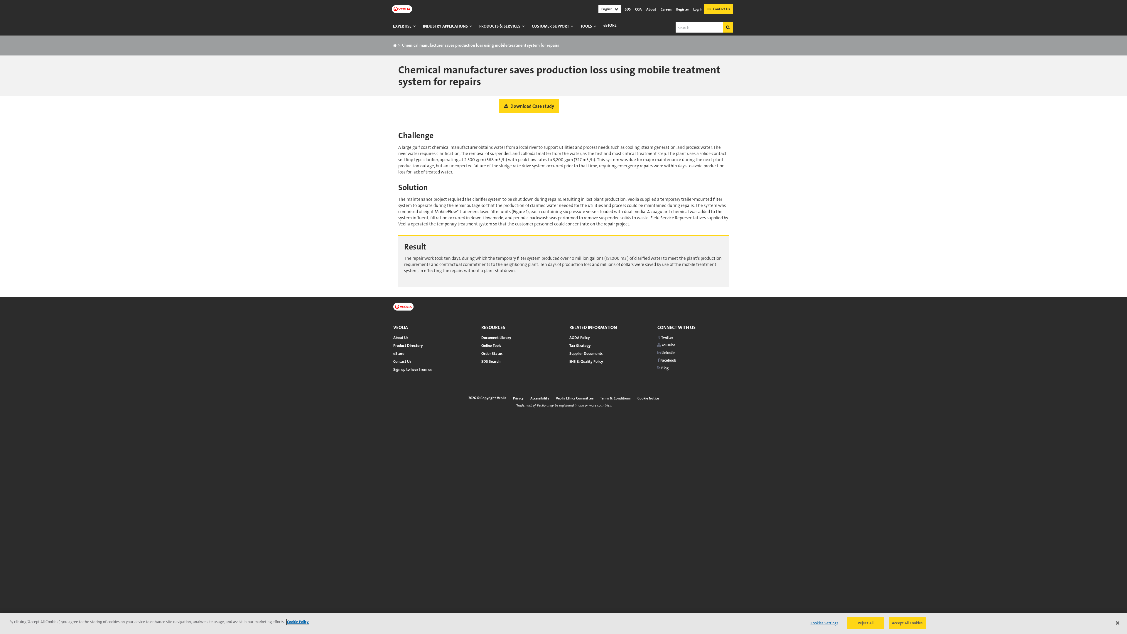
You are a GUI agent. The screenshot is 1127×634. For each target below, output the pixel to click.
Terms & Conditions (615, 398)
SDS (628, 9)
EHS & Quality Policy (586, 361)
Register (682, 9)
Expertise (402, 26)
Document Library (496, 337)
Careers (666, 9)
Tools (586, 26)
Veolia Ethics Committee (574, 398)
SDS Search (490, 361)
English (607, 9)
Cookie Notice (648, 398)
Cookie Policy (298, 621)
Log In (698, 9)
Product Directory (408, 345)
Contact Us (721, 9)
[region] (563, 623)
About (651, 9)
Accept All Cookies (907, 622)
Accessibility (539, 398)
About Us (400, 337)
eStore (610, 25)
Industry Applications (445, 26)
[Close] (1117, 622)
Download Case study (531, 106)
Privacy (518, 398)
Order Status (491, 353)
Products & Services (499, 26)
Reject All (865, 622)
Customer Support (550, 26)
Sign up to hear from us (412, 369)
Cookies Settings (824, 622)
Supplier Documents (586, 353)
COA (638, 9)
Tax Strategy (580, 345)
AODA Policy (579, 337)
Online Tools (491, 345)
